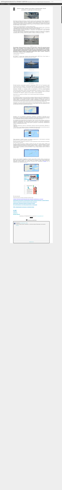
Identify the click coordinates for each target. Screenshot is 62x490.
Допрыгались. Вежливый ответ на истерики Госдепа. (24, 203)
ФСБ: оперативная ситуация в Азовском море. (23, 207)
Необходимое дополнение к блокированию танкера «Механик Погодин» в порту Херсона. (31, 200)
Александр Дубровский (39, 215)
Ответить (17, 225)
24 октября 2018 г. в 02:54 (23, 222)
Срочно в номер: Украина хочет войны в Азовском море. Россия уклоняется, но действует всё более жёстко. (31, 9)
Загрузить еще (31, 241)
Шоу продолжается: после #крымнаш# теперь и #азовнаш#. (25, 204)
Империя (15, 211)
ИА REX (15, 210)
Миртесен (15, 213)
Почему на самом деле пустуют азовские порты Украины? (25, 201)
